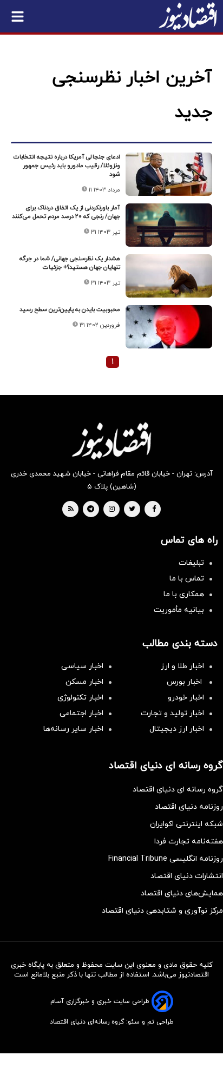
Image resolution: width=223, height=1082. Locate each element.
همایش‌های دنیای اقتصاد (182, 893)
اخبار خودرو (186, 697)
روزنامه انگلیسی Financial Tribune (165, 859)
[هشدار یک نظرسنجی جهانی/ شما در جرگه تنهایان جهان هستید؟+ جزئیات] (169, 276)
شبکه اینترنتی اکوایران (186, 824)
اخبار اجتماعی (81, 713)
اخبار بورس (185, 682)
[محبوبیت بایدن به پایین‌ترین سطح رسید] (169, 326)
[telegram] (90, 509)
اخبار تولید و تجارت (172, 713)
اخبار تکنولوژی (80, 697)
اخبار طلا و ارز (182, 666)
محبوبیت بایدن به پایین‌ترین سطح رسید (69, 309)
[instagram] (112, 509)
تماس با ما (186, 578)
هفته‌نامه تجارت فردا (188, 841)
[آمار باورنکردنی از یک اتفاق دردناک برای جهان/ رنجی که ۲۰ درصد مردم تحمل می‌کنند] (169, 225)
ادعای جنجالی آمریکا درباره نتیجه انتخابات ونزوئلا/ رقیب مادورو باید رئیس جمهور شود (67, 166)
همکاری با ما (183, 594)
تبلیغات (191, 563)
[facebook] (154, 509)
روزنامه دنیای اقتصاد (189, 807)
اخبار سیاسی (82, 666)
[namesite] (188, 16)
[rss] (71, 509)
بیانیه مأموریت (179, 610)
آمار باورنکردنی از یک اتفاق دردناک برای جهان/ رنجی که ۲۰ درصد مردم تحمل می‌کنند (66, 212)
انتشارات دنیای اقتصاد (186, 876)
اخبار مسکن (84, 682)
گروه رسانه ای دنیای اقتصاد (178, 789)
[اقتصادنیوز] (111, 441)
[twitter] (132, 509)
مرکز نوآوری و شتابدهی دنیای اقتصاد (162, 911)
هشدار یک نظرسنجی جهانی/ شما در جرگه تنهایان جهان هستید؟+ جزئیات (69, 263)
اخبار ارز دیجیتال (176, 729)
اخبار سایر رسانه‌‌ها (73, 729)
